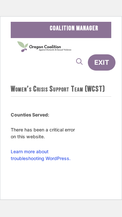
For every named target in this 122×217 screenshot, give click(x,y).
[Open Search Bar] (79, 62)
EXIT (101, 62)
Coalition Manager (74, 28)
